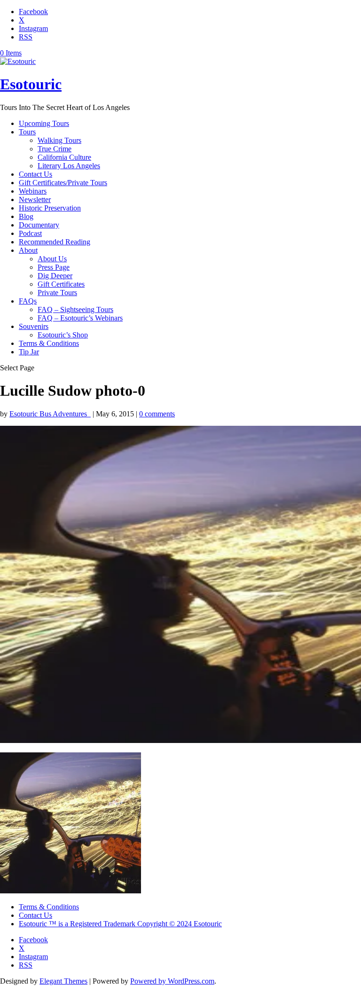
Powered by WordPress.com (172, 981)
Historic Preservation (50, 208)
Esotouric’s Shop (63, 335)
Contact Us (35, 174)
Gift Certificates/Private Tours (63, 183)
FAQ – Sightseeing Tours (75, 309)
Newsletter (35, 199)
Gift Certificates (61, 284)
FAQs (28, 301)
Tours (27, 132)
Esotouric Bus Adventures (50, 414)
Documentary (39, 225)
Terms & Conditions (49, 343)
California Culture (64, 157)
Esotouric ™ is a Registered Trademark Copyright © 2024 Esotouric (120, 924)
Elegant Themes (63, 981)
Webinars (33, 191)
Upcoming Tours (44, 123)
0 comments (157, 414)
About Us (52, 259)
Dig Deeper (55, 276)
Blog (26, 216)
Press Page (54, 267)
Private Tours (57, 293)
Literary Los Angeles (69, 166)
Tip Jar (29, 352)
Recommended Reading (54, 242)
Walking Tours (59, 140)
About (28, 250)
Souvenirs (33, 326)
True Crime (54, 149)
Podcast (30, 233)
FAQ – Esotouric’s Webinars (80, 318)
